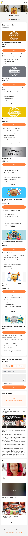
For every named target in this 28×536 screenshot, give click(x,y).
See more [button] (13, 103)
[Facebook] (2, 456)
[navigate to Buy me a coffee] (2, 2)
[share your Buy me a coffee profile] (26, 14)
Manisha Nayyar (14, 15)
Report (22, 529)
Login (23, 2)
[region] (14, 189)
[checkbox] (7, 383)
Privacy (12, 529)
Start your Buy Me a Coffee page (13, 532)
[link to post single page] (14, 472)
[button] (26, 2)
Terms (17, 529)
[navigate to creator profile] (14, 11)
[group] (14, 48)
